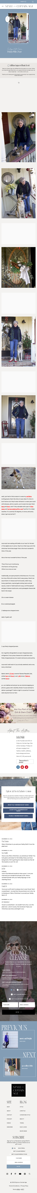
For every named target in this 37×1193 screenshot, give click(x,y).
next (29, 1056)
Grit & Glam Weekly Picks (19, 999)
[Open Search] (33, 2)
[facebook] (11, 1174)
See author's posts (23, 761)
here (8, 506)
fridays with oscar (14, 49)
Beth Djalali (20, 737)
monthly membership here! (18, 805)
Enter (17, 1012)
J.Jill (19, 676)
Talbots (27, 676)
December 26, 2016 (7, 899)
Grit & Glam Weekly (20, 994)
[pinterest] (15, 1174)
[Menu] (3, 6)
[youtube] (20, 1174)
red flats (29, 496)
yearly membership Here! (18, 816)
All (14, 989)
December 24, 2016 (7, 883)
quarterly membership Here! (18, 810)
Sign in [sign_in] (23, 1)
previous (14, 1029)
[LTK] (25, 1174)
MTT (22, 1189)
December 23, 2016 (7, 850)
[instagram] (7, 1174)
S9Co (18, 1189)
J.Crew (11, 673)
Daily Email (23, 989)
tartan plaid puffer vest (15, 509)
